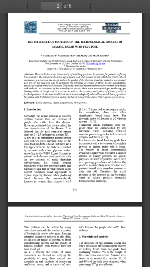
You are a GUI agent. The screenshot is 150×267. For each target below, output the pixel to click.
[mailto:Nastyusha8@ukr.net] (96, 63)
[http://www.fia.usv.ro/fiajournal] (81, 25)
